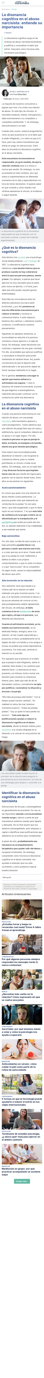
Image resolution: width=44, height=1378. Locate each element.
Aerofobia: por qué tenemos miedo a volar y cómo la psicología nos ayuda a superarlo (21, 1032)
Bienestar (6, 1061)
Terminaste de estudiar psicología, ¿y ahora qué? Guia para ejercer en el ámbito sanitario (21, 1136)
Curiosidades (7, 1026)
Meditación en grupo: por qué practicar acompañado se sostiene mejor (21, 1171)
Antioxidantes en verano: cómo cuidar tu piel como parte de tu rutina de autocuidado (19, 1067)
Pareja (14, 9)
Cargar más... (22, 1181)
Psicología (6, 922)
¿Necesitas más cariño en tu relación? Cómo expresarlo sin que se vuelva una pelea (21, 997)
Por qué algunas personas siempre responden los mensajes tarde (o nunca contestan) (21, 962)
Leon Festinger (30, 261)
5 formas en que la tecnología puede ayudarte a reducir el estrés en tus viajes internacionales (22, 1102)
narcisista (6, 421)
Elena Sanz (22, 94)
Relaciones (6, 9)
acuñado (22, 257)
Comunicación (8, 957)
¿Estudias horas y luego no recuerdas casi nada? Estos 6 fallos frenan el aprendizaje (21, 927)
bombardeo (25, 611)
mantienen (6, 730)
